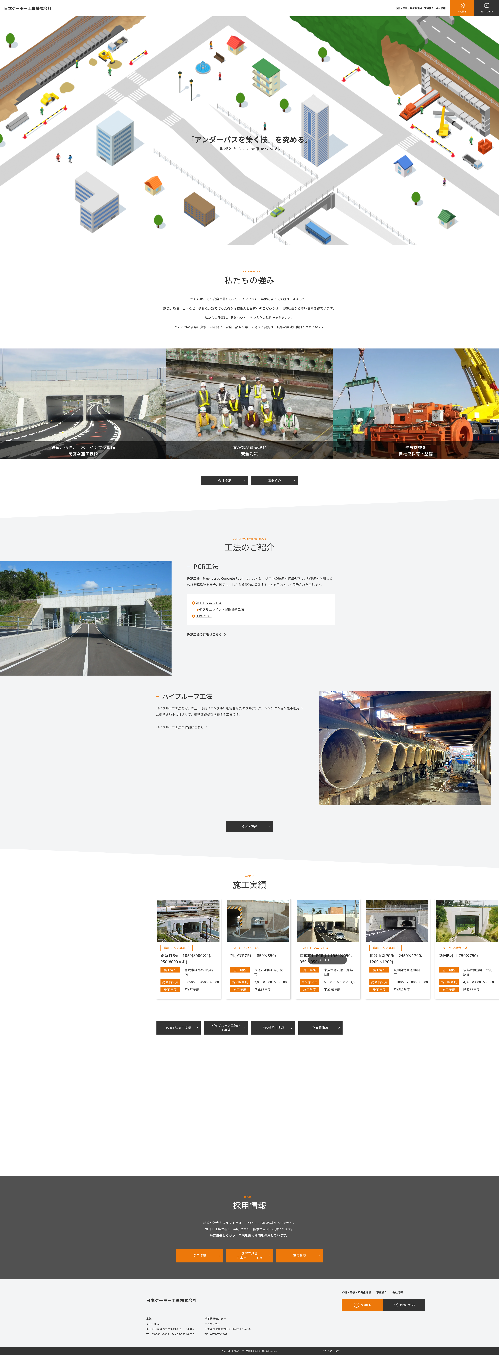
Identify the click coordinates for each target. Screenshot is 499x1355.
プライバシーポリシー (333, 1351)
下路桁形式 (204, 616)
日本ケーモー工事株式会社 (28, 8)
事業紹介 (429, 8)
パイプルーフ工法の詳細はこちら (180, 727)
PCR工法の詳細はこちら (204, 634)
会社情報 (441, 8)
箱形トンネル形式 (209, 603)
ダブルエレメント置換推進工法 (221, 609)
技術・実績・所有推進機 (409, 8)
